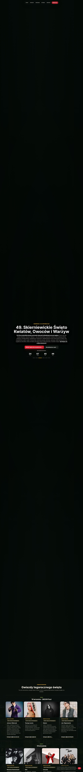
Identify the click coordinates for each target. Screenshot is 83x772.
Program (38, 2)
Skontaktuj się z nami (51, 347)
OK (79, 768)
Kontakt (48, 2)
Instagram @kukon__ (47, 736)
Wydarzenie (55, 2)
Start (27, 2)
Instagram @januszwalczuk (13, 736)
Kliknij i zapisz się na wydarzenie (34, 347)
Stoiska (43, 2)
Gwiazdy (32, 2)
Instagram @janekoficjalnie (67, 736)
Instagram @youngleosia (30, 736)
